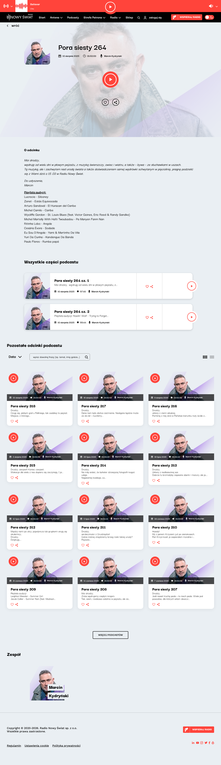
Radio (114, 17)
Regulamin (14, 745)
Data (12, 356)
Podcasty (73, 17)
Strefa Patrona (93, 17)
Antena (54, 17)
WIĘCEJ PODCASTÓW (110, 635)
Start (42, 17)
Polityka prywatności (66, 745)
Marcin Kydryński (113, 55)
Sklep (129, 17)
